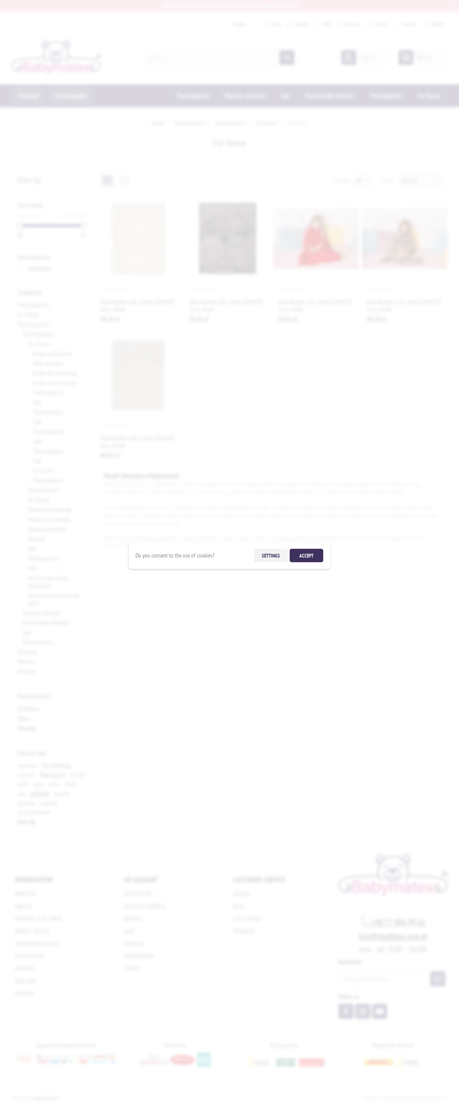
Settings (271, 555)
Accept (306, 555)
